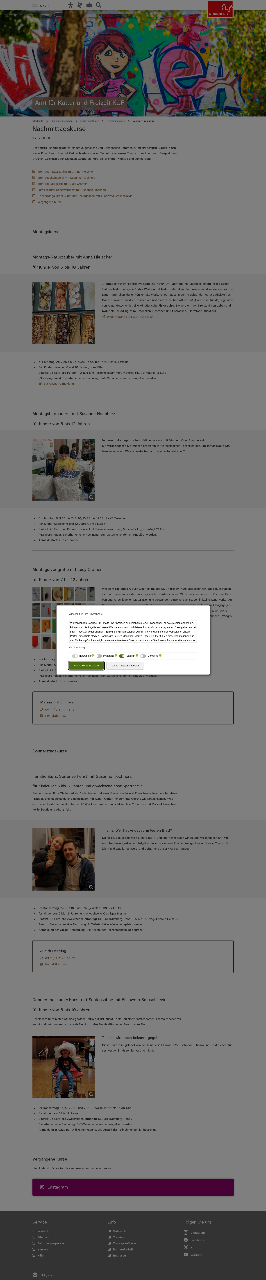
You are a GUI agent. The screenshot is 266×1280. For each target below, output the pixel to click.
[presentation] (92, 656)
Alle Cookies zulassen (86, 665)
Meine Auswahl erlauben (125, 665)
